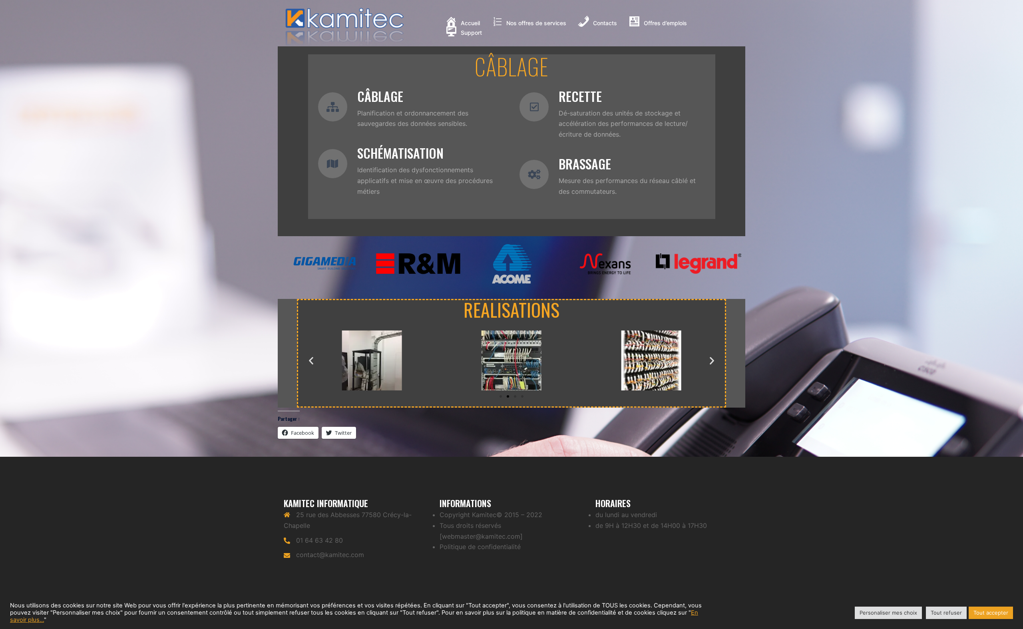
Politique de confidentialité (480, 547)
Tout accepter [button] (990, 612)
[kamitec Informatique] (345, 27)
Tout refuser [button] (946, 612)
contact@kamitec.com (330, 555)
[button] (501, 396)
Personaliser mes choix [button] (888, 612)
